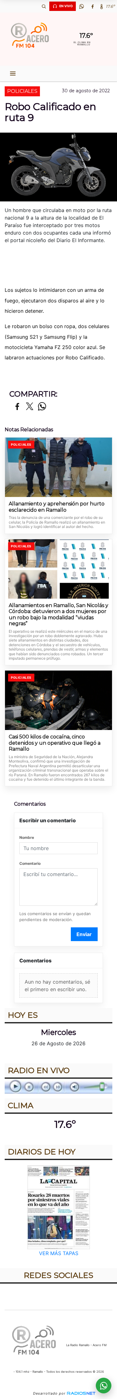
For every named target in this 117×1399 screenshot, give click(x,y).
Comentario (30, 863)
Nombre (26, 837)
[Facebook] (92, 6)
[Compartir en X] (29, 407)
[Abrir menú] (13, 73)
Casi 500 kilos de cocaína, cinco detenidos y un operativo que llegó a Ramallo (54, 743)
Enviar (84, 934)
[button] (43, 6)
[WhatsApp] (81, 6)
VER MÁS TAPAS (58, 1253)
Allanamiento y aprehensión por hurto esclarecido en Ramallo (57, 507)
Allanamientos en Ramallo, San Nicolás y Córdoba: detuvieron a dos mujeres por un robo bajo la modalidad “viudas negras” (58, 614)
